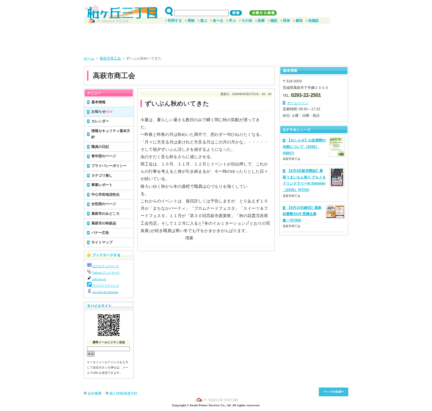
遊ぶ (203, 20)
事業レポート (102, 185)
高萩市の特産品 (103, 223)
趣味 (299, 20)
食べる (218, 20)
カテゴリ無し (102, 175)
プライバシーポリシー (109, 166)
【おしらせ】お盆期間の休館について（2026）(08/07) (304, 146)
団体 (286, 20)
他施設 (313, 20)
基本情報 (98, 102)
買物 (191, 20)
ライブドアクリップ (105, 285)
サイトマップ (102, 242)
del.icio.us (99, 279)
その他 (247, 20)
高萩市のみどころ (105, 214)
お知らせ (101, 111)
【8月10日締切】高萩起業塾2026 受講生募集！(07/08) (302, 214)
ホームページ (297, 103)
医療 (261, 20)
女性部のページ (103, 204)
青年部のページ (103, 156)
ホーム (89, 58)
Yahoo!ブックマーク (106, 272)
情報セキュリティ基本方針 (110, 134)
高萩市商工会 (111, 58)
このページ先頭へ (333, 392)
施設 (273, 20)
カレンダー (100, 121)
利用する (175, 20)
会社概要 (95, 393)
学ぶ (232, 20)
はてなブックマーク (105, 266)
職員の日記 (100, 147)
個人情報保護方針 (123, 393)
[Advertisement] (216, 38)
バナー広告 (100, 233)
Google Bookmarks (105, 292)
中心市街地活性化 (105, 194)
